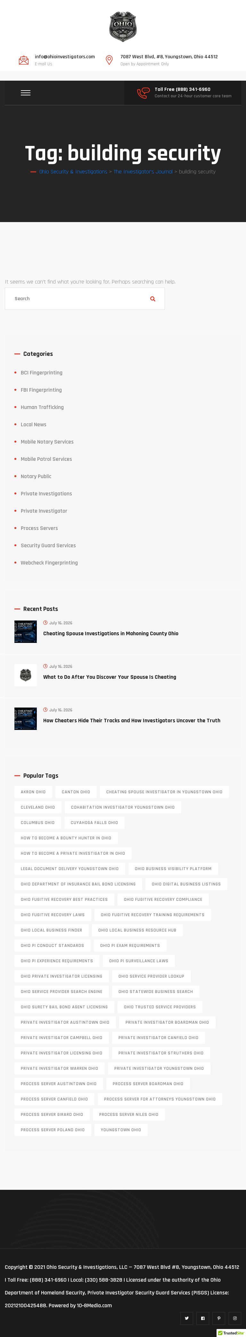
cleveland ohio (38, 807)
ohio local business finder (51, 930)
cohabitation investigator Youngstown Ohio (123, 807)
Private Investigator (44, 511)
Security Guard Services (48, 545)
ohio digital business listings (186, 884)
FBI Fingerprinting (41, 390)
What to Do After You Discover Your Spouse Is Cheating (109, 677)
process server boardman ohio (148, 1084)
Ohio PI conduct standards (52, 946)
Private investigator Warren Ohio (59, 1068)
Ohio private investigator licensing (61, 976)
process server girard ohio (52, 1114)
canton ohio (76, 792)
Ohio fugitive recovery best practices (64, 899)
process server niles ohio (129, 1114)
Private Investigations (46, 493)
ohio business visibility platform (173, 869)
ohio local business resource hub (137, 930)
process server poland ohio (53, 1130)
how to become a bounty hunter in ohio (66, 838)
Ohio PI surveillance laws (138, 961)
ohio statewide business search (156, 992)
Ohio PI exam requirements (130, 946)
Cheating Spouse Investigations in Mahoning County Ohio (110, 633)
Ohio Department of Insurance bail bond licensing (78, 884)
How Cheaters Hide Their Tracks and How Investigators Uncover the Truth (131, 720)
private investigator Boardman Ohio (167, 1022)
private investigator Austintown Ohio (65, 1022)
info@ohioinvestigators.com (65, 57)
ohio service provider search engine (61, 992)
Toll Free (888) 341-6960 (182, 89)
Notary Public (36, 476)
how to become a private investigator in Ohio (73, 853)
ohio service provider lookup (151, 976)
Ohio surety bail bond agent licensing (64, 1007)
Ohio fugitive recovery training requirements (153, 915)
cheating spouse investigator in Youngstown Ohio (164, 792)
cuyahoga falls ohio (94, 823)
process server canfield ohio (54, 1099)
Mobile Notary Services (47, 441)
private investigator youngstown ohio (159, 1068)
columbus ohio (38, 823)
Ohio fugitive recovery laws (53, 915)
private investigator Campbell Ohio (61, 1038)
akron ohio (33, 792)
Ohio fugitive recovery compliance (163, 899)
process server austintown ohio (59, 1084)
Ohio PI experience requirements (57, 961)
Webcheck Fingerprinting (49, 562)
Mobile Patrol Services (46, 459)
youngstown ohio (121, 1130)
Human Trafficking (42, 407)
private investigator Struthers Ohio (161, 1053)
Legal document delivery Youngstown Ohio (70, 869)
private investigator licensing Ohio (61, 1053)
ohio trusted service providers (160, 1007)
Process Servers (39, 528)
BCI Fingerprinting (41, 372)
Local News (33, 424)
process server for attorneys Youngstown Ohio (160, 1099)
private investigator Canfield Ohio (159, 1038)
